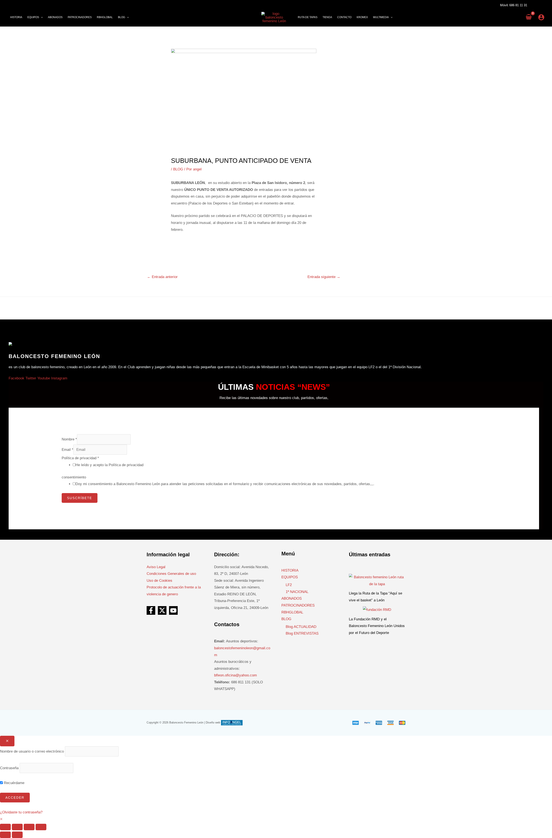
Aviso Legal (156, 567)
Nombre (69, 439)
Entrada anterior (162, 277)
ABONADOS (291, 598)
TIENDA (327, 17)
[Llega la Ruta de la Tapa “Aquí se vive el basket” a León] (377, 580)
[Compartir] (29, 827)
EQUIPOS (289, 577)
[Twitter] (162, 610)
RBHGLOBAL (292, 612)
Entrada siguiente (323, 277)
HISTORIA (289, 570)
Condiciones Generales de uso (171, 574)
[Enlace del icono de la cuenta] (541, 17)
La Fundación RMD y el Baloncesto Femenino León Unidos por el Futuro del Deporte (377, 626)
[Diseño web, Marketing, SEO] (232, 722)
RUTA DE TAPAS (307, 17)
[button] (41, 17)
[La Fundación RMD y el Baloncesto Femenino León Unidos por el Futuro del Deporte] (377, 609)
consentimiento (74, 477)
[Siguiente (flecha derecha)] (17, 835)
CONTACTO (344, 17)
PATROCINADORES (298, 605)
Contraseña (9, 768)
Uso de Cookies (159, 581)
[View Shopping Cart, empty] (529, 17)
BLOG (178, 169)
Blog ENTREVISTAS (302, 633)
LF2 (289, 585)
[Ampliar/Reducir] (5, 827)
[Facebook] (151, 610)
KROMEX (362, 17)
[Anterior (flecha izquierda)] (5, 835)
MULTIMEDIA (381, 17)
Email (67, 450)
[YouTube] (173, 610)
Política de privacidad (80, 458)
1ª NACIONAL (297, 592)
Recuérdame (13, 783)
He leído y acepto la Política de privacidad (109, 465)
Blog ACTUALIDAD (301, 627)
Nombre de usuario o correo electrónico (32, 751)
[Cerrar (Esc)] (41, 827)
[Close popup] (7, 741)
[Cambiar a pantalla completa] (17, 827)
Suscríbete (79, 498)
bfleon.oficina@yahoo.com (235, 675)
